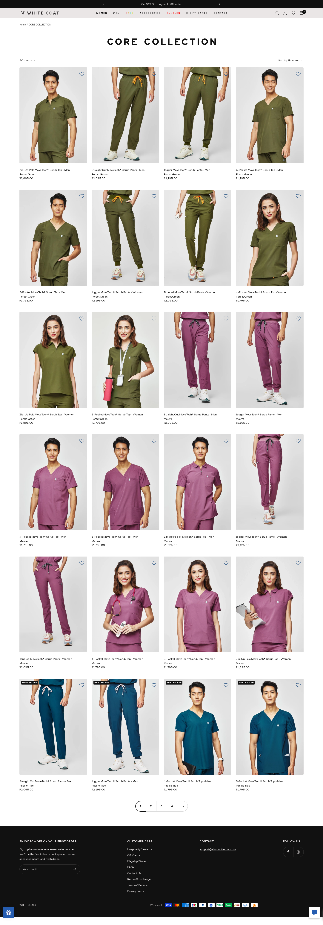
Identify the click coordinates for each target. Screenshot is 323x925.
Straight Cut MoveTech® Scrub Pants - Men (118, 170)
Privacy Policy (135, 891)
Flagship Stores (136, 861)
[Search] (277, 13)
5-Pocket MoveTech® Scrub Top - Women (117, 414)
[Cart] (302, 13)
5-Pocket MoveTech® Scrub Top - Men (42, 292)
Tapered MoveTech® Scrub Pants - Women (190, 292)
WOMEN (101, 13)
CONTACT (220, 13)
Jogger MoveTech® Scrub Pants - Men (187, 170)
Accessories (150, 13)
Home (22, 24)
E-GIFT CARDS (196, 13)
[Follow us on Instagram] (298, 852)
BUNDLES (173, 13)
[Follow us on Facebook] (288, 852)
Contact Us (134, 873)
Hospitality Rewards (139, 849)
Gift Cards (133, 855)
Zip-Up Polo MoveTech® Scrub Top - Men (44, 170)
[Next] (182, 806)
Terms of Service (137, 885)
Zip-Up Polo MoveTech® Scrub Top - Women (46, 414)
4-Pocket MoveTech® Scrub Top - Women (261, 292)
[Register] (74, 869)
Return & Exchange (139, 879)
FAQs (130, 867)
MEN (116, 13)
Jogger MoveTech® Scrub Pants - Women (117, 292)
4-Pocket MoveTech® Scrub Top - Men (259, 170)
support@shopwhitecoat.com (218, 849)
